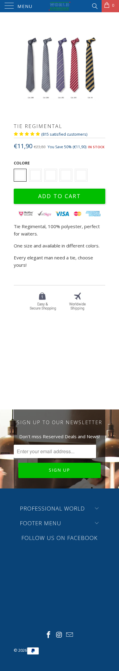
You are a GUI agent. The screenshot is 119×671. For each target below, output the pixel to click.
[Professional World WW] (59, 6)
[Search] (94, 5)
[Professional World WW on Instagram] (59, 635)
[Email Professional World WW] (69, 635)
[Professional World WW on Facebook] (48, 635)
